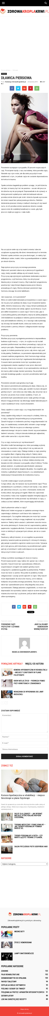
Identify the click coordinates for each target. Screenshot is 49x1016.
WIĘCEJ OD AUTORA (34, 663)
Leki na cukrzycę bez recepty (14, 999)
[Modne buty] (7, 935)
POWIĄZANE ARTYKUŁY (12, 663)
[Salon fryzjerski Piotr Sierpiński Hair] (7, 850)
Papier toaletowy (9, 982)
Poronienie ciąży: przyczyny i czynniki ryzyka (10, 626)
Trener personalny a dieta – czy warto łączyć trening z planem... (28, 836)
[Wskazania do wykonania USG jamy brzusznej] (7, 694)
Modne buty (19, 931)
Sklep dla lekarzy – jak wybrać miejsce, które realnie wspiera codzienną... (28, 815)
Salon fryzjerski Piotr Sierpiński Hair (31, 846)
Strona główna (5, 70)
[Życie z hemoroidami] (7, 945)
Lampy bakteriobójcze (24, 953)
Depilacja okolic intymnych (13, 985)
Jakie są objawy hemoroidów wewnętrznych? (41, 626)
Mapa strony (25, 1009)
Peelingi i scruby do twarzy (13, 989)
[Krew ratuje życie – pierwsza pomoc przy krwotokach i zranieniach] (7, 683)
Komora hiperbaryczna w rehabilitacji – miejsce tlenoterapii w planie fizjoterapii (30, 672)
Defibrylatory (7, 996)
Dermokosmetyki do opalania (13, 978)
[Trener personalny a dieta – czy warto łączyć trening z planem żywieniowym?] (7, 839)
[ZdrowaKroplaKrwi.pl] (24, 11)
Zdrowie (4, 74)
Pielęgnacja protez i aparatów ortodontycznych (22, 992)
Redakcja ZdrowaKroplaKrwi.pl (15, 82)
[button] (46, 3)
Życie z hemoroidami (23, 942)
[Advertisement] (24, 42)
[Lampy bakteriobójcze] (7, 956)
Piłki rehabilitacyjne (10, 974)
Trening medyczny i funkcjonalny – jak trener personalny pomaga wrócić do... (29, 826)
